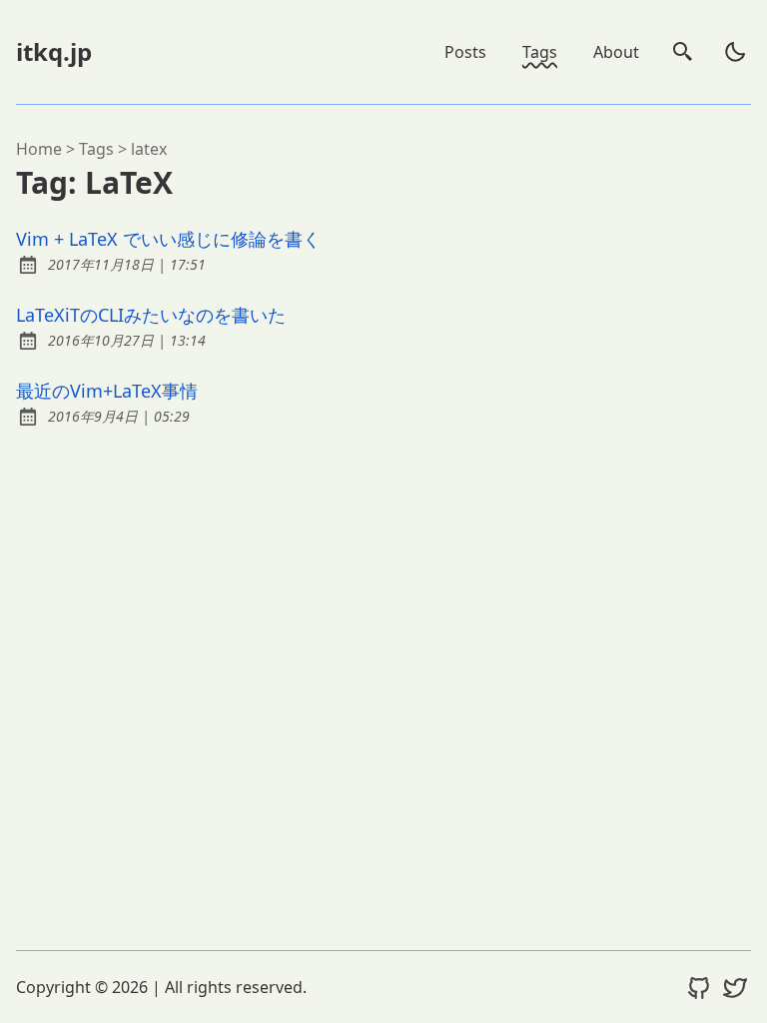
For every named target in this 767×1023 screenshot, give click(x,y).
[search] (683, 52)
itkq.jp (54, 51)
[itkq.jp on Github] (699, 987)
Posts (465, 52)
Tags (539, 52)
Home (39, 149)
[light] (735, 52)
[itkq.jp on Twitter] (735, 987)
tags (96, 149)
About (616, 52)
